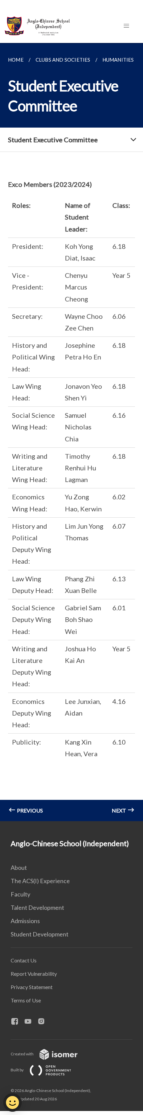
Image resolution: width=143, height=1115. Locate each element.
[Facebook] (17, 1021)
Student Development (40, 934)
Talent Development (37, 907)
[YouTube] (30, 1021)
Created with (22, 1053)
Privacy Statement (32, 987)
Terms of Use (26, 1000)
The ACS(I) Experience (40, 880)
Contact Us (24, 960)
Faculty (20, 894)
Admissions (25, 920)
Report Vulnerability (34, 973)
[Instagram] (44, 1021)
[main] (71, 432)
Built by (17, 1069)
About (19, 867)
